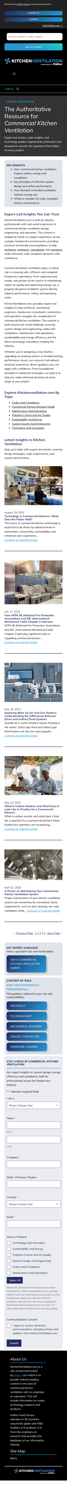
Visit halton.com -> (52, 25)
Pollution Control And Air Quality (31, 415)
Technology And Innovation (28, 428)
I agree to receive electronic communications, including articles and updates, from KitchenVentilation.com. (35, 1329)
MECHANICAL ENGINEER (26, 1026)
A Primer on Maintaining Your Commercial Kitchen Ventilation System (31, 893)
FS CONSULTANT (21, 1016)
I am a (10, 1098)
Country (12, 1197)
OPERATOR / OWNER (23, 1046)
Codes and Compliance (25, 402)
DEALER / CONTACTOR (24, 1036)
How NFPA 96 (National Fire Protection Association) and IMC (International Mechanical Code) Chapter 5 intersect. (29, 618)
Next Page (55, 933)
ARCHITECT (17, 1005)
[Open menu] (14, 74)
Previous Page (23, 933)
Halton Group (23, 4)
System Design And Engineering (31, 423)
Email (11, 1217)
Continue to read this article (21, 540)
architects (10, 249)
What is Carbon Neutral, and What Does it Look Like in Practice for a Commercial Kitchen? (31, 809)
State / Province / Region (21, 1177)
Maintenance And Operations (29, 411)
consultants (37, 249)
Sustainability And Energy (27, 419)
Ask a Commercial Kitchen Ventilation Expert (25, 964)
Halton (18, 1375)
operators (56, 249)
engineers (23, 249)
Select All (14, 1280)
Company (13, 1157)
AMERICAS (33, 13)
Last (9, 1146)
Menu (13, 1458)
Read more (16, 545)
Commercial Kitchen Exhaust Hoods (33, 406)
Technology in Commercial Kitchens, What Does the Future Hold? (31, 518)
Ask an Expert (33, 47)
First (9, 1131)
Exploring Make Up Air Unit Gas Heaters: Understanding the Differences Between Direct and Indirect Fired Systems (30, 716)
